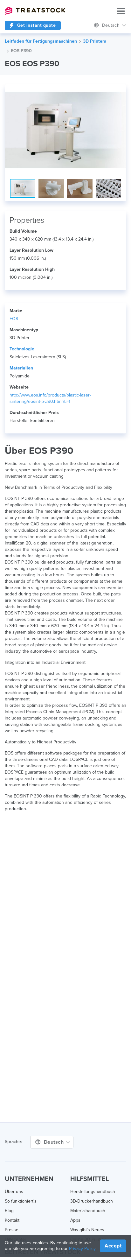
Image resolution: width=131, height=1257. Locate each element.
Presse (11, 1229)
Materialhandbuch (87, 1210)
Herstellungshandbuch (92, 1191)
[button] (120, 90)
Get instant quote (36, 25)
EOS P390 (21, 50)
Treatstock (35, 11)
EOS (14, 318)
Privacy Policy (82, 1248)
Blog (9, 1210)
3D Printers (94, 41)
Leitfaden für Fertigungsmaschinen (41, 41)
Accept (113, 1246)
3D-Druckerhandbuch (91, 1201)
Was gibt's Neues (87, 1229)
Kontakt (12, 1220)
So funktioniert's (21, 1201)
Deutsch (111, 25)
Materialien (21, 368)
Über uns (14, 1191)
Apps (75, 1220)
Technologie (22, 349)
